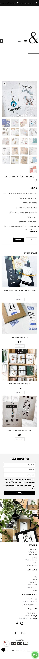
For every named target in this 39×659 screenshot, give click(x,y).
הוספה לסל (18, 240)
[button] (25, 41)
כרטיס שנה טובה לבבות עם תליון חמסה (19, 430)
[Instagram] (21, 623)
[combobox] (13, 41)
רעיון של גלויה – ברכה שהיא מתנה (19, 384)
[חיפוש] (1, 41)
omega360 (11, 651)
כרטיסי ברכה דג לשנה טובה (19, 337)
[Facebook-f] (17, 623)
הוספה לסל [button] (19, 299)
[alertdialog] (19, 3)
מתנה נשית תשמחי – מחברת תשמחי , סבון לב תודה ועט (19, 291)
